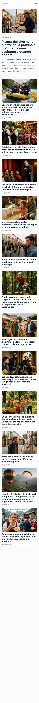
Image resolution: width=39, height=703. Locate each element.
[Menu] (36, 3)
